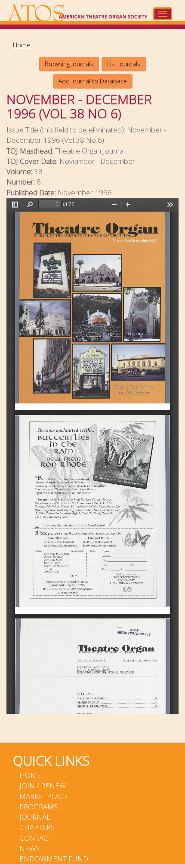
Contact (35, 838)
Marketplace (43, 796)
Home (22, 44)
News (29, 848)
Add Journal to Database (93, 81)
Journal (34, 817)
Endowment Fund (53, 859)
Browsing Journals (69, 64)
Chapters (37, 827)
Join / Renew (42, 785)
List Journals (123, 64)
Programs (38, 807)
